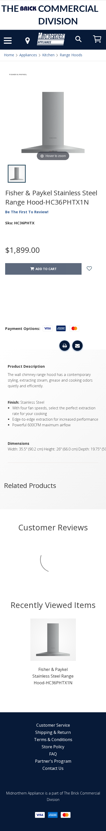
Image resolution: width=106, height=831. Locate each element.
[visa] (40, 815)
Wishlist (93, 269)
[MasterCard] (65, 815)
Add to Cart (45, 269)
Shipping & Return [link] (53, 732)
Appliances (28, 54)
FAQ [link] (53, 754)
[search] (78, 38)
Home (9, 54)
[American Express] (53, 815)
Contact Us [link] (53, 768)
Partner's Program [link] (53, 761)
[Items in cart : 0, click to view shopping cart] (97, 45)
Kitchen (48, 54)
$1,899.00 (22, 250)
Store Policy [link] (53, 747)
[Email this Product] (77, 345)
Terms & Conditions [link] (53, 739)
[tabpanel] (53, 653)
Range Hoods (71, 54)
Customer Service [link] (53, 725)
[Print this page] (64, 345)
